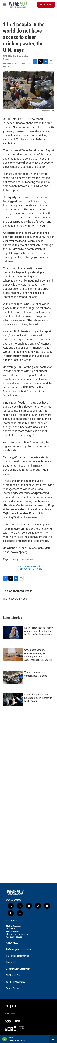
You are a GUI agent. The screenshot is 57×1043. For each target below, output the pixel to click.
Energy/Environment (23, 559)
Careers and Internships (17, 956)
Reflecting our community (18, 949)
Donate (47, 4)
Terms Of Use (12, 988)
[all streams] (53, 1039)
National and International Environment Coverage (31, 567)
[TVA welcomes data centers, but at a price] (13, 677)
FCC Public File (13, 975)
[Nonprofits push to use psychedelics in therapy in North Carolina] (13, 699)
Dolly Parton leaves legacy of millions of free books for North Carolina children (38, 631)
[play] (5, 1039)
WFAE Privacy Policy (15, 982)
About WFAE (12, 943)
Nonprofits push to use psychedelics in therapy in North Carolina (38, 698)
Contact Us (11, 962)
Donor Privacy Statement (18, 969)
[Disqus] (28, 765)
